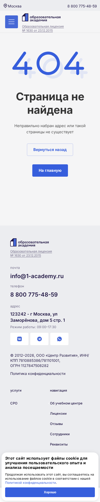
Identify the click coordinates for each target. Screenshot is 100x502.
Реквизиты (59, 444)
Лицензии (58, 413)
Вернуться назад (50, 149)
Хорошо (50, 492)
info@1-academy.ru (37, 276)
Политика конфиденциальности (37, 373)
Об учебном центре (66, 403)
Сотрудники (60, 434)
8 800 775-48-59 (82, 6)
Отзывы (56, 424)
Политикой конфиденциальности (30, 483)
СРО (13, 403)
